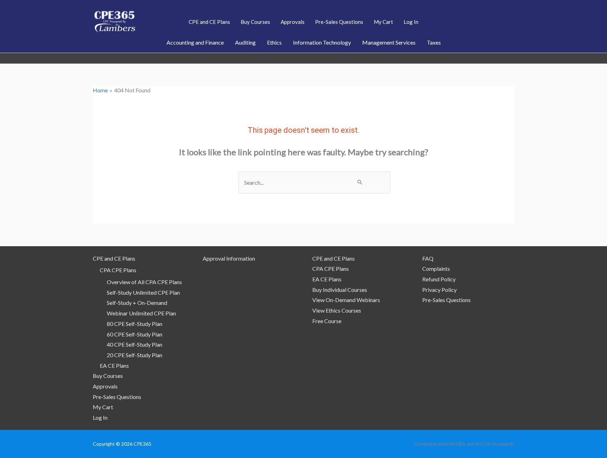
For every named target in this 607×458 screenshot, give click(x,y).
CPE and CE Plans (114, 258)
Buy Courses (108, 375)
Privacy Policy (439, 289)
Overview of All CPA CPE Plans (144, 282)
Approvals (105, 386)
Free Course (326, 321)
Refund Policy (439, 279)
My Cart (103, 407)
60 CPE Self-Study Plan (134, 334)
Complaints (436, 268)
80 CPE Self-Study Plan (134, 323)
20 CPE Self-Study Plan (134, 355)
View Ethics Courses (336, 310)
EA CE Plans (114, 365)
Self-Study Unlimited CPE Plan (143, 292)
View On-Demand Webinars (346, 299)
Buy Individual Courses (339, 289)
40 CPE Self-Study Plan (134, 344)
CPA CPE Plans (118, 270)
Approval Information (229, 258)
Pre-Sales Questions (117, 396)
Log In (100, 417)
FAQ (427, 258)
